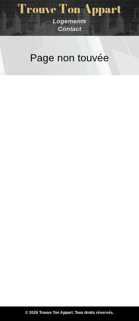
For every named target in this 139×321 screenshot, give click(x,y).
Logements (69, 21)
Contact (69, 29)
